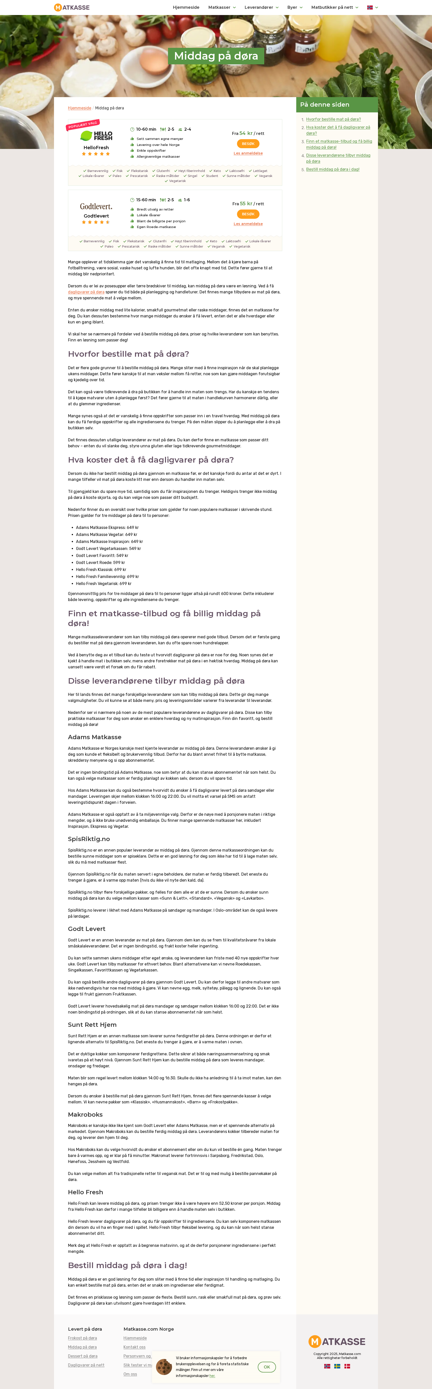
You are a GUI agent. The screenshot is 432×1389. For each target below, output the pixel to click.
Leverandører (259, 7)
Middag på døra (82, 1346)
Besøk (248, 143)
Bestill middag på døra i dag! (333, 169)
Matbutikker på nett (332, 7)
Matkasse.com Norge (149, 1329)
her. (212, 1376)
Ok (267, 1367)
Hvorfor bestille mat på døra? (333, 119)
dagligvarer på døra (86, 292)
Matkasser (219, 7)
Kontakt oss (135, 1346)
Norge (372, 7)
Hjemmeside (186, 7)
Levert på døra (85, 1329)
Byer (292, 7)
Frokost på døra (82, 1337)
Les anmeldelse (248, 153)
